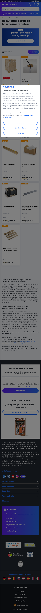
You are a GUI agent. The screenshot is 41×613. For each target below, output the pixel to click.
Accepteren (20, 123)
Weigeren (20, 133)
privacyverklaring (28, 115)
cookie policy (8, 117)
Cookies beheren (20, 128)
